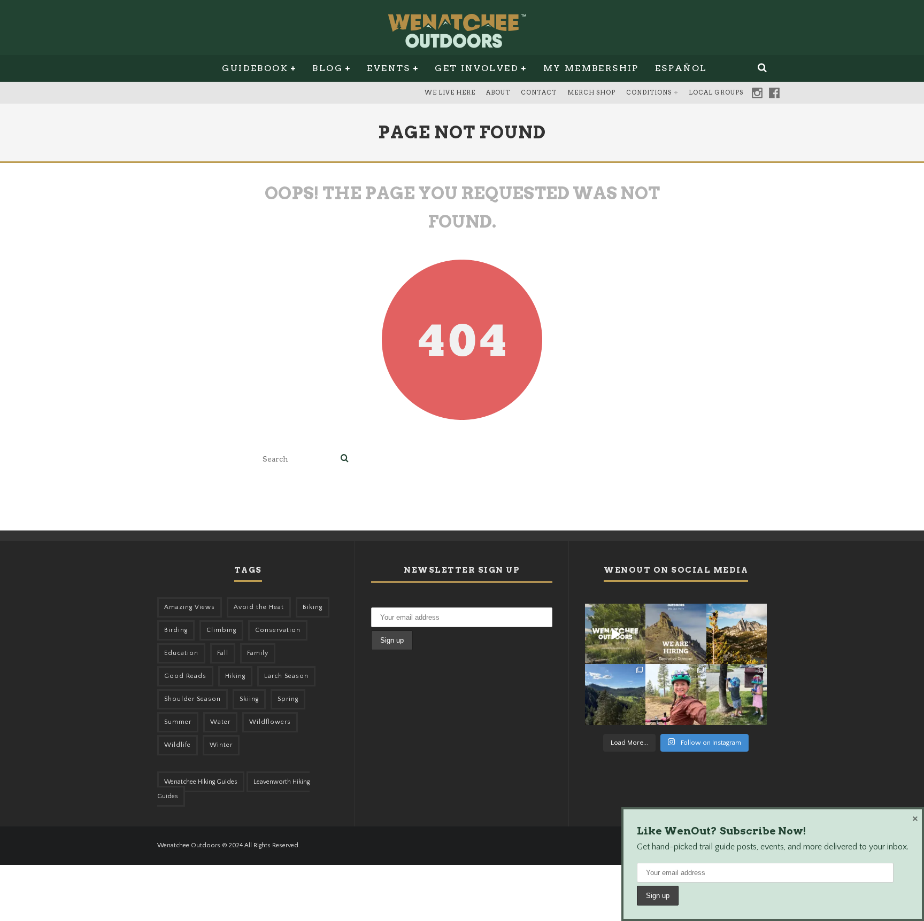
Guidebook (255, 68)
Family (257, 653)
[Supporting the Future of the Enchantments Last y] (736, 634)
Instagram (757, 93)
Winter (221, 745)
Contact (539, 92)
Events (388, 68)
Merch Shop (591, 92)
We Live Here (450, 92)
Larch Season (286, 676)
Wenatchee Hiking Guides (200, 781)
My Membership (591, 68)
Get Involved (477, 68)
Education (181, 653)
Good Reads (185, 676)
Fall (222, 653)
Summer (177, 722)
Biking (312, 607)
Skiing (249, 699)
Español (681, 68)
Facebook (774, 93)
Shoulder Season (192, 699)
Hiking (235, 676)
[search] (344, 459)
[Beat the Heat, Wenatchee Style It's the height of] (615, 634)
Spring (288, 699)
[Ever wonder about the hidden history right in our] (615, 694)
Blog (327, 68)
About (498, 92)
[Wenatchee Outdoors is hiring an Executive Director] (675, 634)
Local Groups (716, 92)
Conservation (278, 630)
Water (220, 722)
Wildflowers (270, 722)
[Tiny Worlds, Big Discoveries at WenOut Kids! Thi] (736, 694)
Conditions (649, 92)
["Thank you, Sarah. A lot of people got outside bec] (675, 694)
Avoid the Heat (259, 607)
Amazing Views (189, 607)
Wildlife (177, 745)
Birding (176, 630)
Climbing (221, 630)
